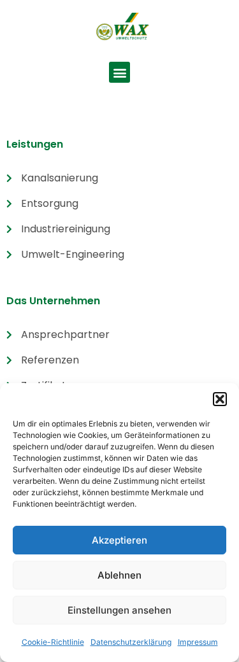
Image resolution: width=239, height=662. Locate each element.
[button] (220, 399)
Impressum (198, 642)
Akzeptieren (119, 540)
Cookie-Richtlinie (53, 642)
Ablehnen (119, 575)
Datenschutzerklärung (131, 642)
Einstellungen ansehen (119, 610)
